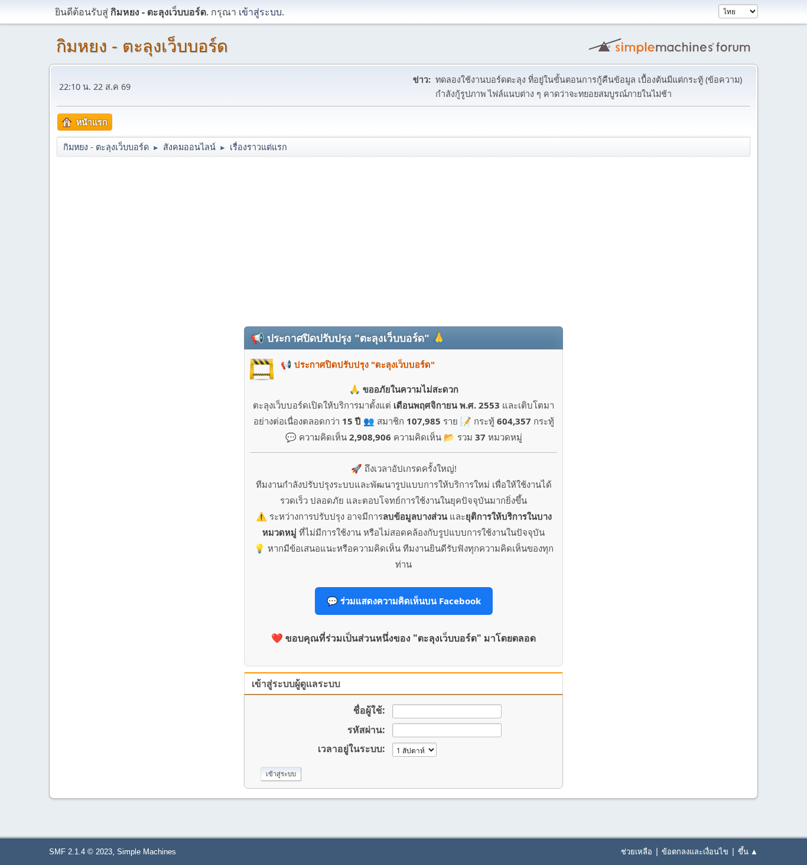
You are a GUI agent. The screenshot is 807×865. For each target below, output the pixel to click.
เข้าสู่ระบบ (260, 11)
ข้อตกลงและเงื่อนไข (695, 851)
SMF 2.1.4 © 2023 (80, 851)
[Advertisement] (403, 240)
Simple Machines (146, 851)
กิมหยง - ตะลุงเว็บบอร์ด (142, 46)
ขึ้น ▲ (748, 851)
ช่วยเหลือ (636, 851)
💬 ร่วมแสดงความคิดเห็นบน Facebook (404, 601)
